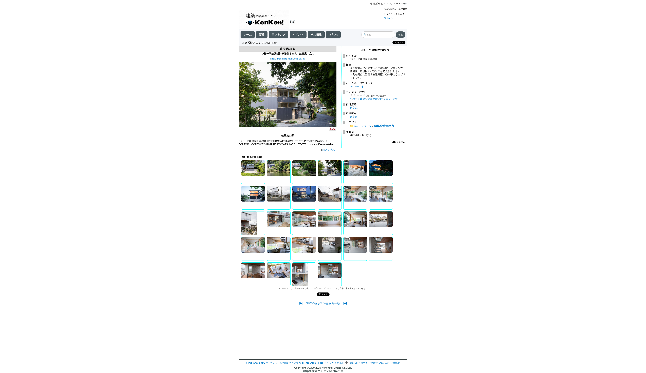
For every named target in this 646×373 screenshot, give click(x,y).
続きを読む (328, 149)
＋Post (333, 34)
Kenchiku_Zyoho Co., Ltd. (336, 367)
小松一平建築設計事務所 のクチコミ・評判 (374, 98)
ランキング (278, 34)
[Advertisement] (323, 335)
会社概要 (395, 362)
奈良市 (353, 116)
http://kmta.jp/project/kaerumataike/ (287, 58)
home (249, 362)
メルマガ (329, 362)
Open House (316, 362)
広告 (387, 362)
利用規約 (339, 362)
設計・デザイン (363, 126)
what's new (259, 362)
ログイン (388, 18)
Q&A (381, 362)
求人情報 (316, 34)
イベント (298, 34)
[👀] (264, 19)
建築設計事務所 (384, 125)
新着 (261, 34)
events (305, 362)
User (357, 362)
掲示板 (364, 362)
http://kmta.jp (357, 86)
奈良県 (353, 107)
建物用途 (373, 362)
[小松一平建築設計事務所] (287, 126)
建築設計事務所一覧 (323, 303)
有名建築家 (295, 362)
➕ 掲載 (349, 362)
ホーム (248, 34)
